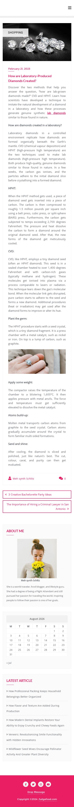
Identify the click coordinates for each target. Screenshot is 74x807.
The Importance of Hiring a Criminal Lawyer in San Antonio (38, 506)
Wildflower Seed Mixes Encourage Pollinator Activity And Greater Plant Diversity (33, 751)
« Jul (8, 663)
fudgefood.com (48, 799)
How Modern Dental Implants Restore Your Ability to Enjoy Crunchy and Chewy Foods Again (35, 722)
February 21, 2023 (19, 68)
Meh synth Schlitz (23, 478)
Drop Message (36, 792)
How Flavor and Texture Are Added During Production (32, 708)
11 (19, 640)
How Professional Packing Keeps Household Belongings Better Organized (33, 693)
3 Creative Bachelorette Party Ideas (30, 494)
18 (19, 645)
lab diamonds (56, 113)
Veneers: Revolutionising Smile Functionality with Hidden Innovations (34, 737)
